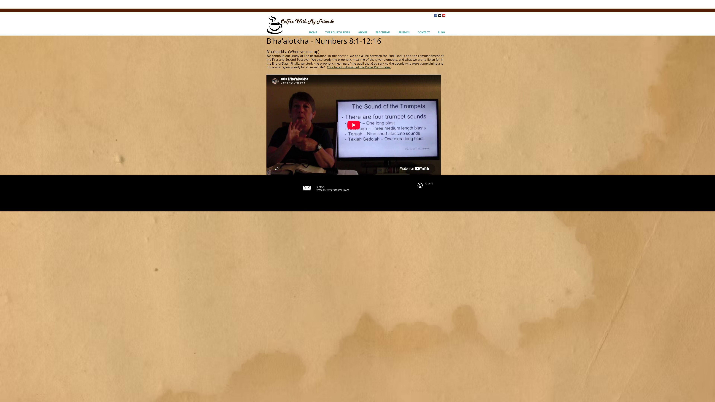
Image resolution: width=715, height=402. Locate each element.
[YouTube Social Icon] (443, 15)
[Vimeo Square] (439, 15)
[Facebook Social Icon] (435, 15)
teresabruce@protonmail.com (332, 190)
